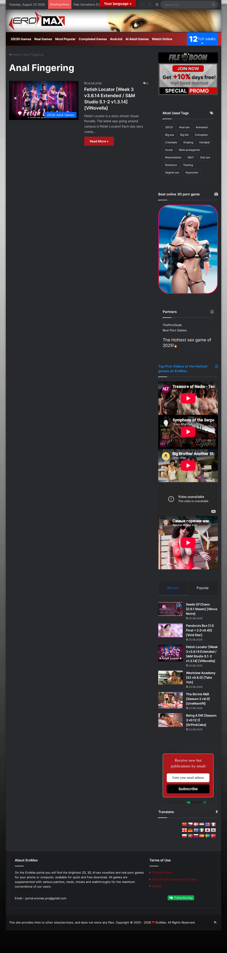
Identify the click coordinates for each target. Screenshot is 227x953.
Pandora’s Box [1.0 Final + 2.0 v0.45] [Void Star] (200, 630)
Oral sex (205, 157)
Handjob (204, 142)
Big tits (184, 134)
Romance (171, 165)
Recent (172, 588)
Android (116, 39)
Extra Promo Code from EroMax (174, 879)
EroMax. (161, 922)
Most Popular (65, 39)
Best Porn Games (175, 330)
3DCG (169, 127)
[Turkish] (213, 836)
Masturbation (173, 157)
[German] (190, 830)
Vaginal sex (172, 172)
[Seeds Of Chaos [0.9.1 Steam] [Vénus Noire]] (170, 609)
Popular (203, 588)
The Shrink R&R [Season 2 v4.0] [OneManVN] (198, 698)
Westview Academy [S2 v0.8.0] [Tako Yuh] (200, 677)
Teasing (188, 165)
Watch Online (162, 39)
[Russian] (196, 836)
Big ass (169, 134)
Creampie (171, 142)
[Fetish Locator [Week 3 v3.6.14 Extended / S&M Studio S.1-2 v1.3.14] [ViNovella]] (170, 653)
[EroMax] (113, 21)
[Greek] (196, 830)
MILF (191, 157)
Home (16, 54)
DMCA (156, 886)
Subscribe (188, 789)
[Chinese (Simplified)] (184, 824)
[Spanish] (201, 836)
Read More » (99, 141)
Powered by (177, 802)
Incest (169, 149)
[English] (207, 824)
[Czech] (190, 824)
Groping (188, 142)
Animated (201, 127)
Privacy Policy (162, 872)
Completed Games (93, 39)
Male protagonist (189, 149)
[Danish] (196, 824)
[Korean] (213, 830)
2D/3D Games (21, 39)
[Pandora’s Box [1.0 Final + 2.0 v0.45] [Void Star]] (170, 630)
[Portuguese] (190, 836)
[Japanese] (207, 830)
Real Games (43, 39)
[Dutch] (201, 824)
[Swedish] (207, 836)
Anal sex (184, 127)
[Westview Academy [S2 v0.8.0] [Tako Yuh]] (170, 677)
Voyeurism (191, 172)
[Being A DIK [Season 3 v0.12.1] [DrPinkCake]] (170, 720)
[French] (213, 824)
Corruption (201, 134)
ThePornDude (172, 325)
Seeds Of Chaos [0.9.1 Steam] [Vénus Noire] (201, 608)
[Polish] (184, 836)
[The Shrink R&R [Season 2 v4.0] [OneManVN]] (170, 700)
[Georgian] (184, 830)
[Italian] (201, 830)
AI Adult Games (137, 39)
